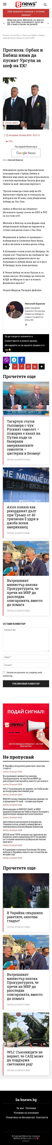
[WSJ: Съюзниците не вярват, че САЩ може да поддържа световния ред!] (26, 1030)
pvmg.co (26, 1140)
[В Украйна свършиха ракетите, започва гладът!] (26, 890)
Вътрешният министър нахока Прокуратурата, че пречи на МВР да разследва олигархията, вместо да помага (25, 592)
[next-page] (48, 23)
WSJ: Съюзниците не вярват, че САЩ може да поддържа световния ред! (25, 790)
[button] (45, 4)
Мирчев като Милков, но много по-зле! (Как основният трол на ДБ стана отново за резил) (25, 22)
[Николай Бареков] (14, 313)
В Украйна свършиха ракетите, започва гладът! (24, 767)
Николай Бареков (15, 160)
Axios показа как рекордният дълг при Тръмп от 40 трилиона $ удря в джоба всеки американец (22, 517)
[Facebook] (26, 324)
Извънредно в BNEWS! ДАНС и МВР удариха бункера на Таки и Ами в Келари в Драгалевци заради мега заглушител (26, 811)
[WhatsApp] (28, 366)
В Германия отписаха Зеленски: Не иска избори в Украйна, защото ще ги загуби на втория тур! (25, 852)
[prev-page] (4, 23)
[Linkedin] (35, 366)
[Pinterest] (21, 366)
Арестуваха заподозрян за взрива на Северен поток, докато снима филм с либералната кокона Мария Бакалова (23, 824)
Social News (16, 35)
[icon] (6, 361)
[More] (42, 366)
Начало (6, 35)
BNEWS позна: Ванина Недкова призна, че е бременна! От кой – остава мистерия (25, 800)
